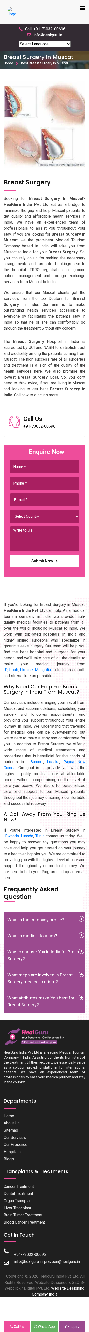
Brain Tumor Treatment (23, 1215)
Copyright (14, 1276)
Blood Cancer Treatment (24, 1222)
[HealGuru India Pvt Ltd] (36, 1036)
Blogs (9, 1159)
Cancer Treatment (19, 1186)
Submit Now (42, 561)
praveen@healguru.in (62, 1261)
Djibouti (11, 669)
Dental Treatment (18, 1193)
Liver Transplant (17, 1208)
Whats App (46, 1327)
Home (8, 63)
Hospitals (12, 1151)
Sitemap (11, 1130)
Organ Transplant (18, 1200)
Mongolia (43, 669)
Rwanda (12, 836)
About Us (12, 1123)
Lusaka (53, 762)
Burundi (36, 762)
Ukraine (26, 669)
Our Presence (15, 1144)
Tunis (39, 836)
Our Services (15, 1137)
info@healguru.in (48, 35)
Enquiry (73, 1327)
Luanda (27, 836)
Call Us (18, 1327)
